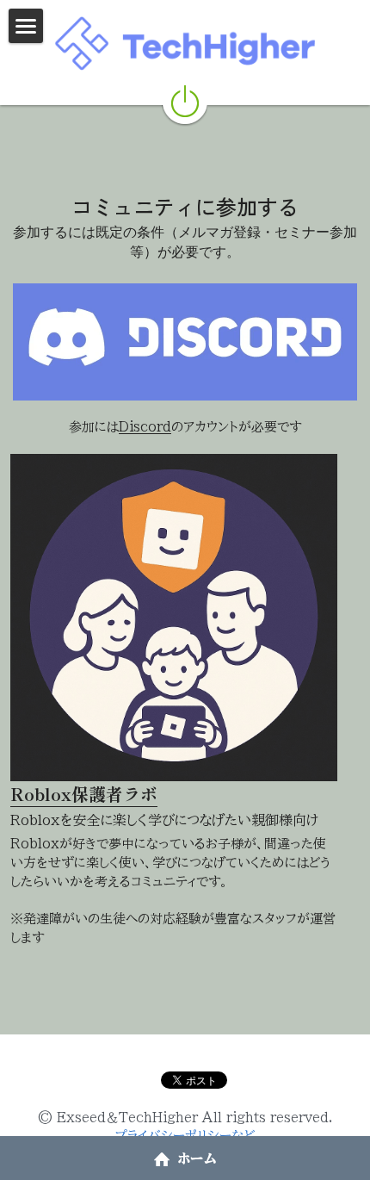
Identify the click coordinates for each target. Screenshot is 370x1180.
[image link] (185, 340)
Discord (145, 426)
